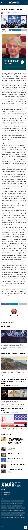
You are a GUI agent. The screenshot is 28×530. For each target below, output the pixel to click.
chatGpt (20, 503)
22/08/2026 (13, 355)
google (22, 508)
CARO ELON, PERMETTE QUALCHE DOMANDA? (16, 464)
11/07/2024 (10, 461)
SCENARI (6, 7)
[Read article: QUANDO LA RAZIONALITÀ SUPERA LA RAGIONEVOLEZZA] (3, 460)
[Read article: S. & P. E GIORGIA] (3, 449)
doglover (20, 505)
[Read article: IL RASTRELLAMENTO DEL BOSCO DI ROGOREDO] (3, 471)
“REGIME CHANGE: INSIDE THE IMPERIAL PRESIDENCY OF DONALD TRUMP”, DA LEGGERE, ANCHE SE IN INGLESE (13, 381)
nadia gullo (13, 512)
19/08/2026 (14, 385)
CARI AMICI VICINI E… (6, 326)
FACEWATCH (4, 508)
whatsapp (17, 517)
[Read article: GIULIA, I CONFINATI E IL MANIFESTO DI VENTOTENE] (14, 363)
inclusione (9, 510)
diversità (14, 505)
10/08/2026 (10, 472)
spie (12, 517)
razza (13, 515)
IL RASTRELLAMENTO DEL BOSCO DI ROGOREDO (14, 470)
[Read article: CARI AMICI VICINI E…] (14, 336)
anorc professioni (10, 503)
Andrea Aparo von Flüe (6, 385)
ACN (9, 501)
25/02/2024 (10, 449)
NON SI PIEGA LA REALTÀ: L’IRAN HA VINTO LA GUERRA (12, 409)
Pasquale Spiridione (6, 355)
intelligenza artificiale (18, 510)
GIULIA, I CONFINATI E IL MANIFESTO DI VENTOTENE (13, 353)
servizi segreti (19, 515)
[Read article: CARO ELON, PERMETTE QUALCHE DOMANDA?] (3, 466)
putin (9, 515)
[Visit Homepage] (14, 2)
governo (3, 510)
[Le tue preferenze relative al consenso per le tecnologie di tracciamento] (25, 527)
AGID (12, 501)
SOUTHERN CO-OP (5, 517)
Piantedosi (4, 515)
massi (3, 512)
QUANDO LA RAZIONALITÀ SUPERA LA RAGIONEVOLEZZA (15, 459)
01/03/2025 (10, 445)
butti (16, 503)
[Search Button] (26, 2)
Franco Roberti (11, 508)
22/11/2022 (10, 466)
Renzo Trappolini (5, 328)
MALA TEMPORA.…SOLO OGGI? (13, 453)
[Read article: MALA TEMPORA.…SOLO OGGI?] (3, 455)
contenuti (4, 505)
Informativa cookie (5, 494)
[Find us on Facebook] (1, 524)
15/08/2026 (14, 412)
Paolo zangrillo (21, 512)
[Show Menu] (1, 2)
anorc (3, 503)
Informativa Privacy (5, 492)
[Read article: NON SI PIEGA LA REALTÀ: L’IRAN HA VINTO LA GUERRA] (14, 420)
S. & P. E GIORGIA (11, 448)
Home (2, 7)
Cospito (9, 505)
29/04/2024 (15, 12)
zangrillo (22, 517)
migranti (8, 512)
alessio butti (20, 501)
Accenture (4, 501)
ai (15, 501)
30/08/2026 (12, 328)
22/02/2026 (10, 455)
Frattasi (18, 508)
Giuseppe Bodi (8, 12)
